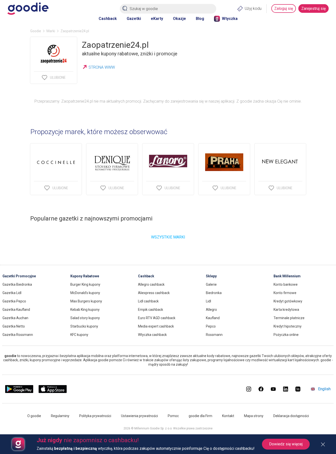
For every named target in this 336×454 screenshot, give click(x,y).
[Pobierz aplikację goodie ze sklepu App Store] (53, 391)
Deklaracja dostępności (291, 416)
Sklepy (211, 276)
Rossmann (214, 335)
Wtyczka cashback (152, 335)
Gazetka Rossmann (17, 335)
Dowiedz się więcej (286, 444)
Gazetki (134, 18)
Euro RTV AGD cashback (156, 318)
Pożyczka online (286, 335)
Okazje (179, 18)
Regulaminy (60, 416)
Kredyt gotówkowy (288, 301)
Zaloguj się (283, 8)
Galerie (211, 284)
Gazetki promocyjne (19, 276)
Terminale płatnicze (289, 318)
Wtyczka (230, 18)
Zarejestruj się (313, 8)
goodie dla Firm (200, 416)
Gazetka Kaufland (16, 310)
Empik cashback (150, 310)
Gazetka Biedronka (17, 284)
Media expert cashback (156, 326)
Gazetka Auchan (15, 318)
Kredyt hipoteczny (288, 326)
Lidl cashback (148, 301)
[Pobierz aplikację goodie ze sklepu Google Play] (19, 391)
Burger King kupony (85, 284)
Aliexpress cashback (154, 293)
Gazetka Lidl (11, 293)
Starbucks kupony (84, 326)
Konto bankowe (286, 284)
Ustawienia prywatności (139, 416)
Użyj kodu (253, 8)
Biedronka (214, 293)
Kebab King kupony (85, 310)
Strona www (102, 67)
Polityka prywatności (95, 416)
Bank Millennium (287, 276)
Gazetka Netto (13, 326)
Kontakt (228, 416)
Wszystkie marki (168, 237)
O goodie (34, 416)
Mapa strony (253, 416)
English (324, 389)
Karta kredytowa (286, 310)
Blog (200, 18)
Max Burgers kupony (86, 301)
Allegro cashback (151, 284)
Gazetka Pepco (14, 301)
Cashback (108, 18)
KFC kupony (79, 335)
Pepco (211, 326)
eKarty (157, 18)
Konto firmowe (285, 293)
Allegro (211, 310)
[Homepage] (27, 8)
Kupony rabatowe (84, 276)
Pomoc (173, 416)
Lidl (208, 301)
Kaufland (213, 318)
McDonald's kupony (85, 293)
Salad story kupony (85, 318)
